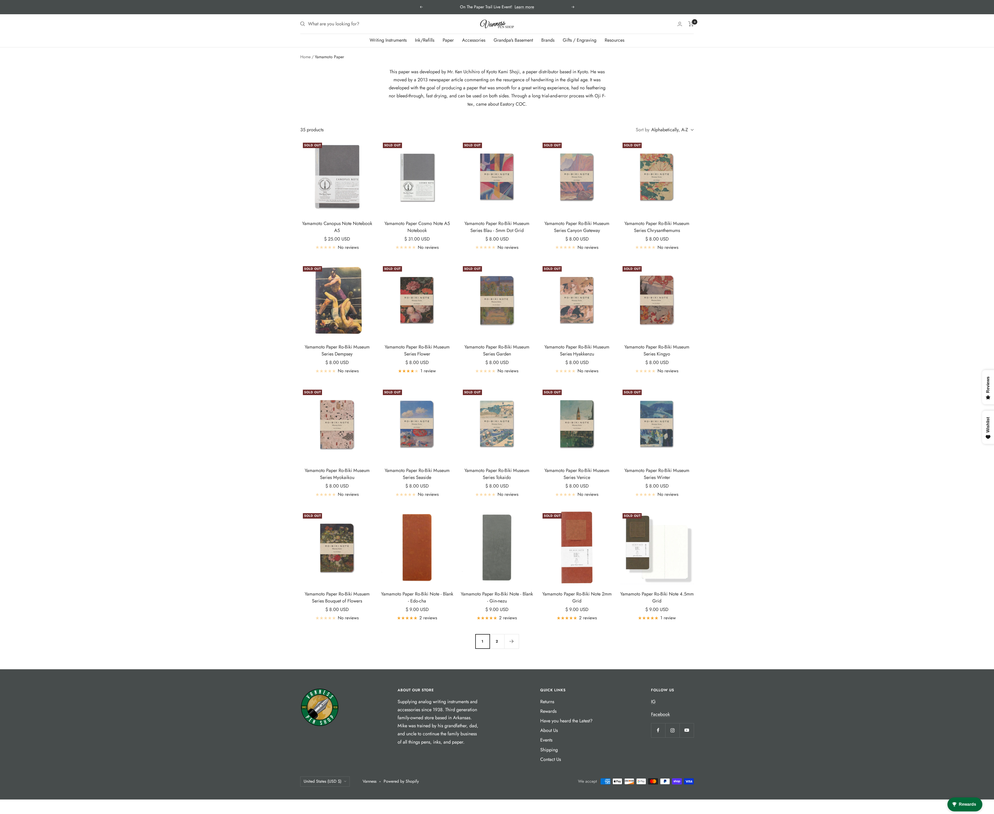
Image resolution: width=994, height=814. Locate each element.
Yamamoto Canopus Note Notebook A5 (337, 227)
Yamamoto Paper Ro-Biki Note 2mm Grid (577, 597)
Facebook (660, 714)
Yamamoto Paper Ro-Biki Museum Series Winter (656, 474)
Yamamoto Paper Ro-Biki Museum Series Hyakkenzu (576, 350)
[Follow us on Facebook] (658, 730)
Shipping (549, 749)
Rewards (548, 711)
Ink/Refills (424, 40)
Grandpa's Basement (513, 40)
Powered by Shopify (401, 781)
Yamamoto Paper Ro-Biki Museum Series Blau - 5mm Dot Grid (496, 227)
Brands (547, 40)
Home (305, 57)
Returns (547, 701)
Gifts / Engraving (579, 40)
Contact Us (550, 759)
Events (546, 740)
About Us (549, 730)
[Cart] (691, 23)
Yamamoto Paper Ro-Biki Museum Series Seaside (417, 474)
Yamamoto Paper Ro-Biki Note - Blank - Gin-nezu (497, 597)
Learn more (524, 7)
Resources (614, 40)
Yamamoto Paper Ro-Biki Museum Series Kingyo (656, 350)
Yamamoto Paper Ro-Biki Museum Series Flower (417, 350)
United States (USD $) (322, 781)
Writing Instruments (388, 40)
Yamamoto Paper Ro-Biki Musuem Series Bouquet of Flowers (337, 597)
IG (653, 701)
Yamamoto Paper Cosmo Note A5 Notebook (417, 227)
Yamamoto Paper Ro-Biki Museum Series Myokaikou (337, 474)
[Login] (679, 24)
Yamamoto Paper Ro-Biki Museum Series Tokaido (496, 474)
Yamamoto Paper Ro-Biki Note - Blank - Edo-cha (417, 597)
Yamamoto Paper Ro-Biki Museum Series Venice (576, 474)
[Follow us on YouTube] (686, 730)
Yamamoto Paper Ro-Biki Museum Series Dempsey (337, 350)
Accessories (473, 40)
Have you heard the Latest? (566, 720)
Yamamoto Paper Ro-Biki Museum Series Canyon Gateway (576, 227)
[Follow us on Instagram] (672, 730)
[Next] (511, 641)
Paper (448, 40)
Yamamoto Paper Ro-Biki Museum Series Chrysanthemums (656, 227)
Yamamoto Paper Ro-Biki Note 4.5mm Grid (657, 597)
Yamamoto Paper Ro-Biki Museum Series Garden (496, 350)
